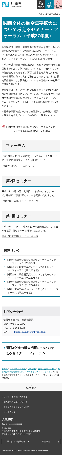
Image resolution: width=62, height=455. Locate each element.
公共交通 (32, 369)
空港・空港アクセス (47, 369)
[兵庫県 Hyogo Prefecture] (12, 4)
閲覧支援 (41, 7)
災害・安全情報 (58, 7)
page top (31, 388)
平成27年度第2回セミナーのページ (20, 201)
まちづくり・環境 (18, 369)
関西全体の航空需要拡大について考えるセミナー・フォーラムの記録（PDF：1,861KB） (33, 128)
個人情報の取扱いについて (15, 402)
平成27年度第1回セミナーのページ (20, 236)
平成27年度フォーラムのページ (18, 166)
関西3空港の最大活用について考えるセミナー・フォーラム (30, 350)
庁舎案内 (46, 441)
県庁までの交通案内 (16, 441)
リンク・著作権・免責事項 (15, 397)
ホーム (5, 369)
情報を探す (49, 7)
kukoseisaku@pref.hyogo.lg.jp (30, 332)
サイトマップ (10, 412)
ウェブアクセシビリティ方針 (16, 407)
